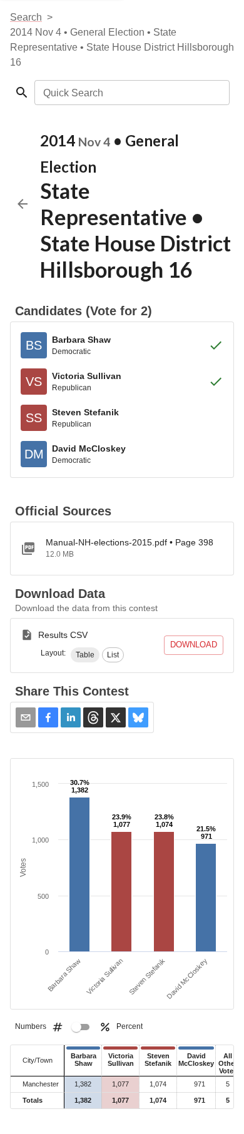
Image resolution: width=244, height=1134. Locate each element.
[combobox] (131, 92)
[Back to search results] (22, 203)
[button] (85, 654)
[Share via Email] (26, 717)
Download (193, 644)
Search (26, 17)
